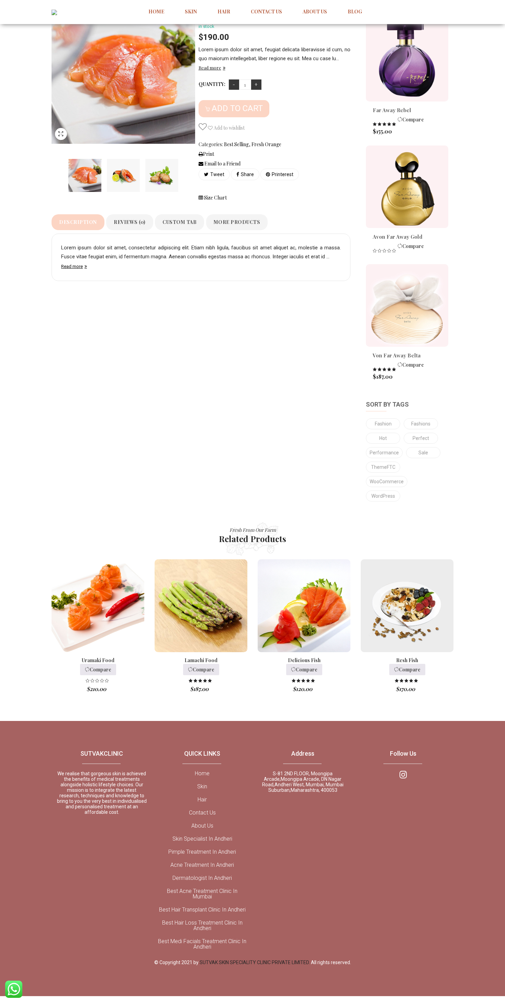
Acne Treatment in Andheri (202, 865)
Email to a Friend (221, 163)
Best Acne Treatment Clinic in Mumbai (202, 893)
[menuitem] (156, 12)
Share (247, 174)
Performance (384, 452)
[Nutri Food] (84, 175)
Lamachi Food (200, 660)
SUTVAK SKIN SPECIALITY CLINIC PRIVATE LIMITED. (255, 962)
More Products (237, 222)
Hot (383, 438)
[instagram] (403, 774)
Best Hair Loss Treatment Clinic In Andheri (202, 925)
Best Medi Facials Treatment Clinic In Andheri (202, 944)
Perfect (421, 438)
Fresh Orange (266, 144)
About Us (202, 826)
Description (78, 222)
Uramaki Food (98, 660)
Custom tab (179, 222)
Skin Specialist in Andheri (202, 839)
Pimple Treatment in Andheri (202, 852)
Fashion (383, 424)
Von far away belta (396, 355)
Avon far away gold (398, 236)
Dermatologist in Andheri (202, 878)
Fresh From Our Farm (252, 529)
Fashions (420, 424)
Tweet (217, 174)
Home (202, 773)
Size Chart (215, 197)
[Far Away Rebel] (407, 60)
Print (208, 154)
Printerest (282, 174)
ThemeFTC (383, 467)
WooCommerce (387, 481)
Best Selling (236, 144)
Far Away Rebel (392, 110)
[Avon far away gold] (407, 186)
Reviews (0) (130, 222)
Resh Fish (407, 660)
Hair (202, 799)
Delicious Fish (304, 660)
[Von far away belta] (407, 305)
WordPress (383, 496)
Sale (423, 452)
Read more (210, 68)
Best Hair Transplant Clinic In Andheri (202, 910)
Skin (202, 786)
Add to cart (237, 108)
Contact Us (202, 813)
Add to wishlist (229, 128)
